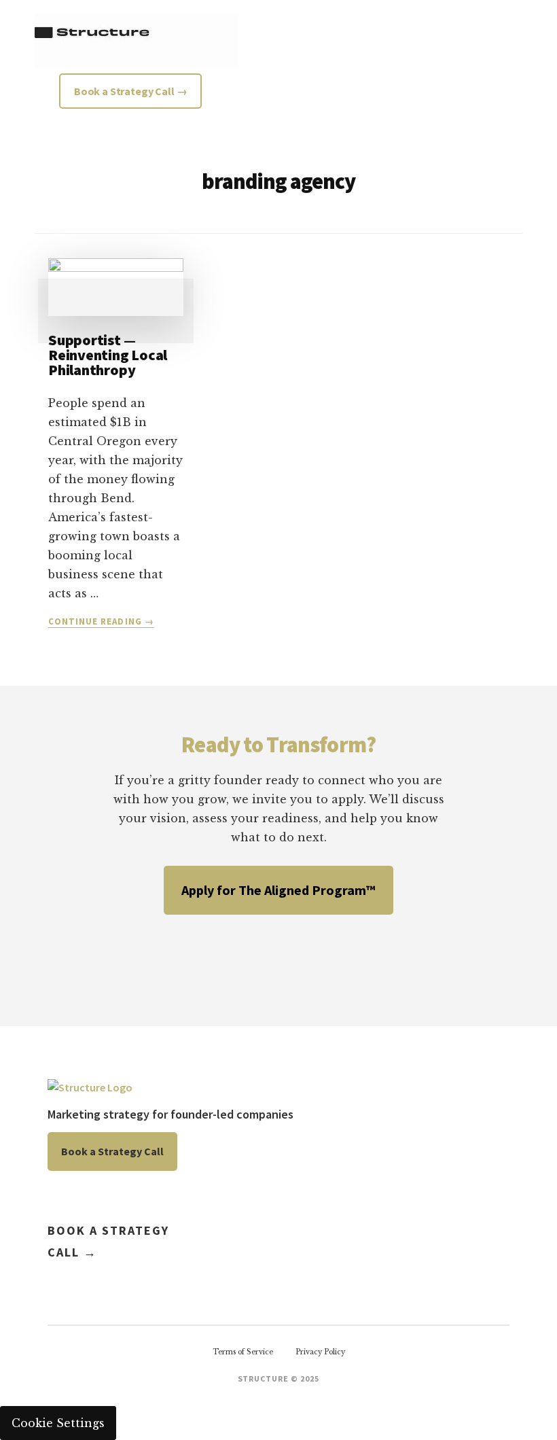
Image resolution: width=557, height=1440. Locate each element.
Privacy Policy (320, 1352)
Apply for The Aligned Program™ (278, 889)
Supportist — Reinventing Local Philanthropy (107, 354)
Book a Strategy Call (112, 1151)
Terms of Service (243, 1352)
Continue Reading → (101, 622)
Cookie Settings (58, 1423)
